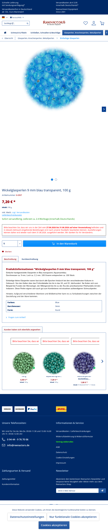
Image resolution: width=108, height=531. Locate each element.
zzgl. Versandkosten (21, 212)
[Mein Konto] (94, 23)
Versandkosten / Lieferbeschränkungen (73, 431)
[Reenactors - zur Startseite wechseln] (54, 23)
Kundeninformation (10, 484)
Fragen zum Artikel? (17, 317)
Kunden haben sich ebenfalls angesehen (22, 329)
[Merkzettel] (86, 23)
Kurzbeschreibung (30, 259)
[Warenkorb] (102, 23)
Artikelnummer (8, 195)
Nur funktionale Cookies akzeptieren (73, 517)
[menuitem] (21, 23)
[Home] (5, 32)
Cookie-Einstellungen (65, 457)
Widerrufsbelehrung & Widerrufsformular (74, 436)
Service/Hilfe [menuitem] (17, 17)
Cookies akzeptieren (54, 525)
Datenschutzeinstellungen (27, 517)
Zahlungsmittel (8, 479)
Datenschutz (61, 452)
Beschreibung (10, 259)
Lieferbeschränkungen (12, 215)
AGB (58, 447)
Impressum (61, 463)
